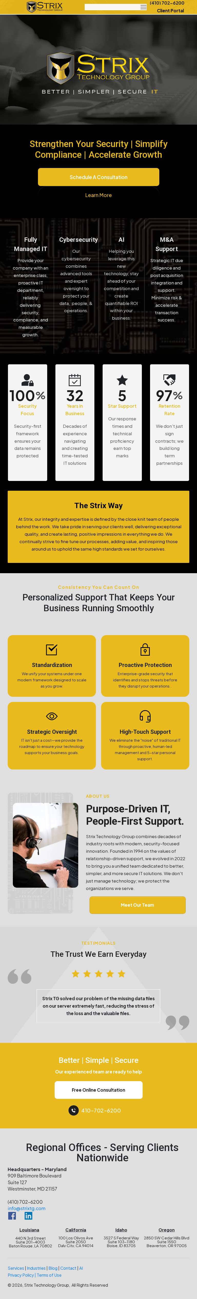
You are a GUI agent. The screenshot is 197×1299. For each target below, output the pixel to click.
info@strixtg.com (26, 1222)
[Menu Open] (116, 7)
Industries (36, 1282)
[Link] (12, 1229)
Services (16, 1282)
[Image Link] (45, 7)
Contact (68, 1282)
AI (81, 1282)
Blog (52, 1282)
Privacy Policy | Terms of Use (35, 1289)
